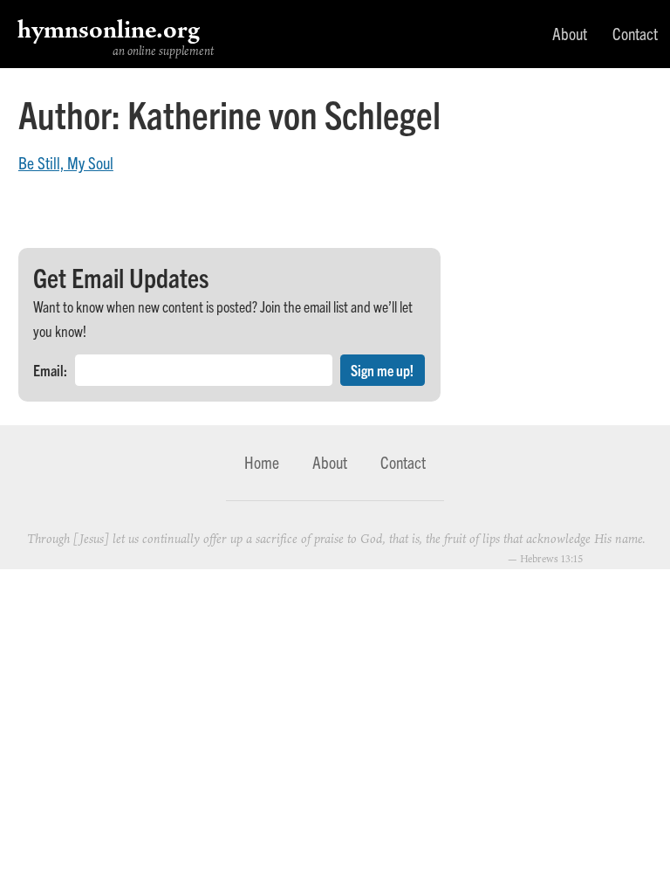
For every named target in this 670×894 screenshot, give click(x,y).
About (569, 33)
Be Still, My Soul (65, 162)
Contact (635, 33)
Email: (50, 370)
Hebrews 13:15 (551, 558)
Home (261, 461)
